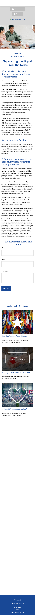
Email (3, 259)
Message (4, 271)
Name (3, 248)
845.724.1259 (20, 603)
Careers (18, 14)
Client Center (19, 9)
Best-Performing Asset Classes (14, 336)
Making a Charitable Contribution (16, 372)
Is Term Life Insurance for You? (14, 409)
